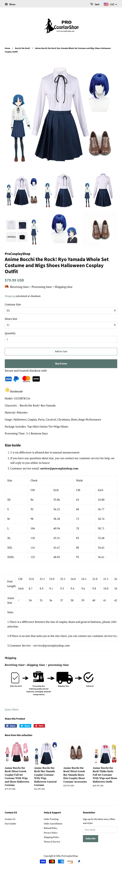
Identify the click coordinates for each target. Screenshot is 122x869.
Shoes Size (11, 319)
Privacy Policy (51, 832)
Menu (12, 4)
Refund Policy (51, 828)
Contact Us (10, 819)
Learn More (12, 709)
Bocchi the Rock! (22, 48)
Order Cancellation (53, 823)
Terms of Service (52, 841)
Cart (96, 4)
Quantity (10, 333)
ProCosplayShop (69, 855)
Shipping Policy (51, 837)
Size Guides (10, 823)
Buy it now (61, 363)
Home (7, 48)
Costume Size (13, 304)
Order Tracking (51, 819)
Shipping (10, 296)
